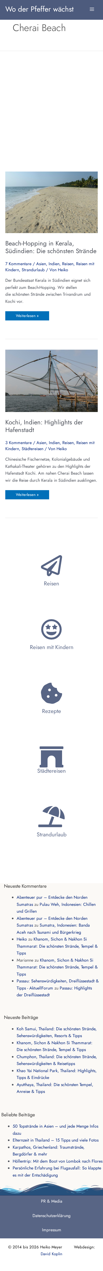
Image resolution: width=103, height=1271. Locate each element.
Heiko (22, 939)
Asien (41, 264)
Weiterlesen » (27, 314)
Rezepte (51, 711)
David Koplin (51, 1254)
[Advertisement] (51, 111)
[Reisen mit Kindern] (51, 629)
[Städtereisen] (51, 756)
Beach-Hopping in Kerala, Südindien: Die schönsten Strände (50, 247)
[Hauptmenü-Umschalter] (92, 6)
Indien (54, 264)
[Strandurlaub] (51, 816)
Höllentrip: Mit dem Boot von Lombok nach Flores (57, 1161)
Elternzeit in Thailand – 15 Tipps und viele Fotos (56, 1140)
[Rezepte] (51, 693)
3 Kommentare (18, 443)
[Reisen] (51, 565)
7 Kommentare (18, 264)
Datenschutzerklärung (51, 1216)
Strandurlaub (33, 270)
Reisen (67, 264)
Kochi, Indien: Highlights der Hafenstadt (44, 426)
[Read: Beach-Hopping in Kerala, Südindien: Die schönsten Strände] (51, 202)
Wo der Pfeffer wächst (39, 8)
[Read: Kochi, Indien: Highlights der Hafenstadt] (51, 380)
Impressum (51, 1230)
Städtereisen (32, 449)
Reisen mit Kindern (51, 647)
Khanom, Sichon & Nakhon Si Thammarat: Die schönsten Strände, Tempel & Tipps (57, 946)
